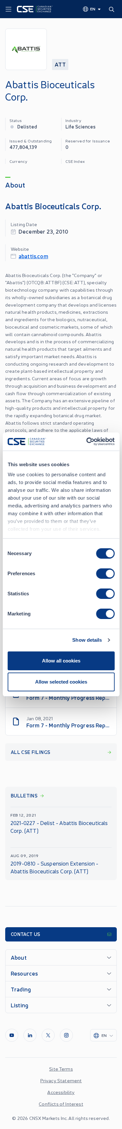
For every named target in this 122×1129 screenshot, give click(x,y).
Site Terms (61, 1068)
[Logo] (35, 9)
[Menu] (8, 9)
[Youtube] (11, 1035)
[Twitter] (48, 1035)
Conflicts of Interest (61, 1103)
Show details (87, 640)
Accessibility (61, 1092)
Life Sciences (80, 126)
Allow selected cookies (61, 682)
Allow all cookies (61, 660)
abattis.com (33, 256)
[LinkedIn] (29, 1035)
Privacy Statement (61, 1080)
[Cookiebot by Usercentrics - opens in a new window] (87, 441)
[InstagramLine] (66, 1035)
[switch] (105, 573)
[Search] (113, 9)
